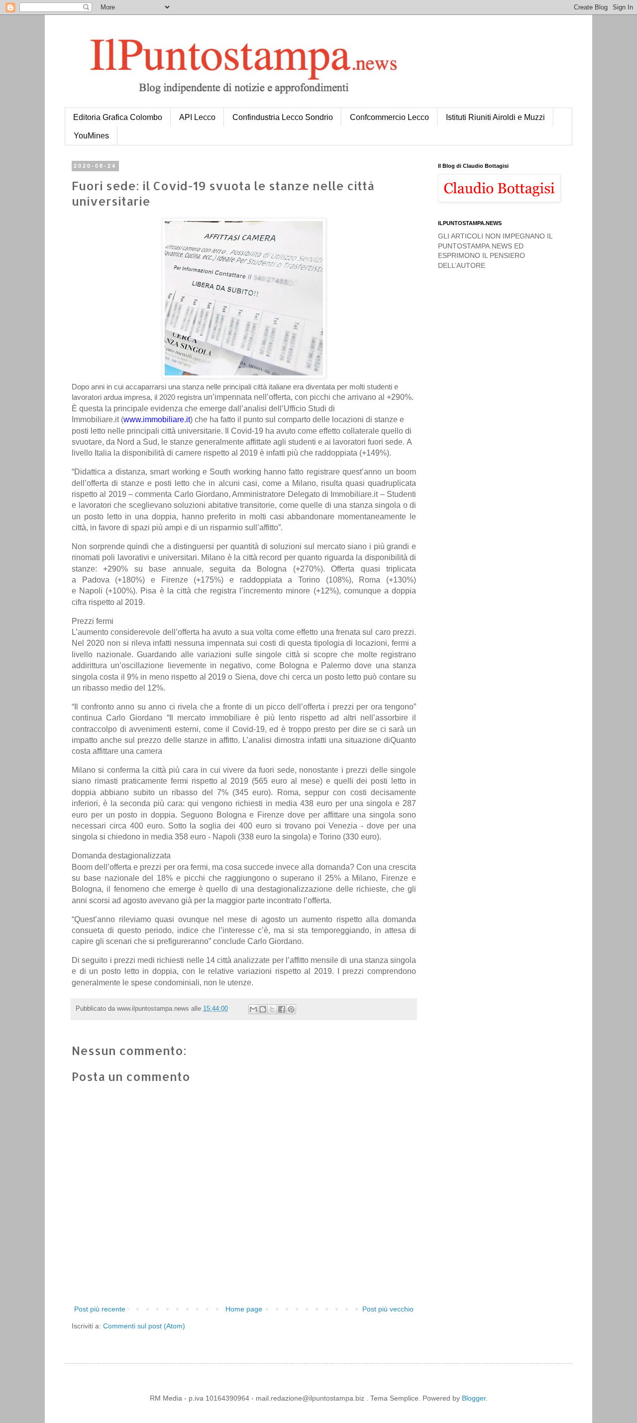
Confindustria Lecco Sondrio (282, 117)
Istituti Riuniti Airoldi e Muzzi (495, 117)
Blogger (474, 1398)
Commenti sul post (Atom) (144, 1326)
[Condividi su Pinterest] (291, 1009)
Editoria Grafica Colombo (117, 117)
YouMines (91, 135)
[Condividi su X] (272, 1009)
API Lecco (197, 117)
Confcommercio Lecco (389, 117)
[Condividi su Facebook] (282, 1009)
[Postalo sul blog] (263, 1009)
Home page (243, 1309)
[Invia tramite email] (253, 1009)
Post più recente (99, 1309)
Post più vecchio (388, 1309)
